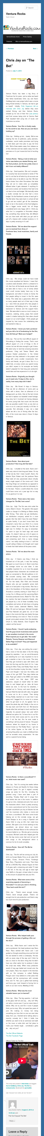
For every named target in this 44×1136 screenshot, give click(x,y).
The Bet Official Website (14, 1033)
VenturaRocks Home (13, 37)
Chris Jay (20, 1086)
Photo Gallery (27, 37)
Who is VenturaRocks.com (23, 41)
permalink (28, 1088)
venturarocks (10, 1088)
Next (35, 48)
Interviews (25, 1084)
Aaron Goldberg (11, 1086)
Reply (12, 1121)
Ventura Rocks (15, 14)
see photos (34, 113)
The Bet (27, 1086)
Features (9, 41)
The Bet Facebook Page (14, 1036)
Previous (10, 48)
